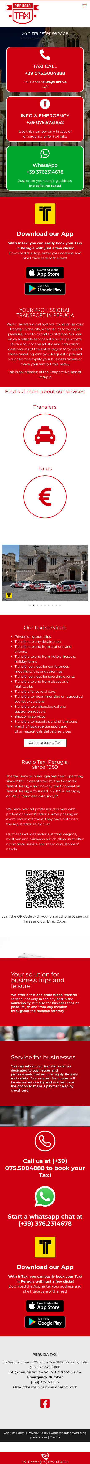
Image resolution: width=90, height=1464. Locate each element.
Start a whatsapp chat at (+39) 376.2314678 (45, 1220)
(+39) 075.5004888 (45, 1367)
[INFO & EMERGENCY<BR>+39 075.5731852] (45, 104)
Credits (55, 1437)
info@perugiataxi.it (25, 1372)
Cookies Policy (14, 1433)
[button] (84, 5)
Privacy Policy (38, 1433)
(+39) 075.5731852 (45, 1382)
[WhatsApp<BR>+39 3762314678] (45, 153)
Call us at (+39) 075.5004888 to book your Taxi (45, 1167)
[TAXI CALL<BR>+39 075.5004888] (45, 54)
